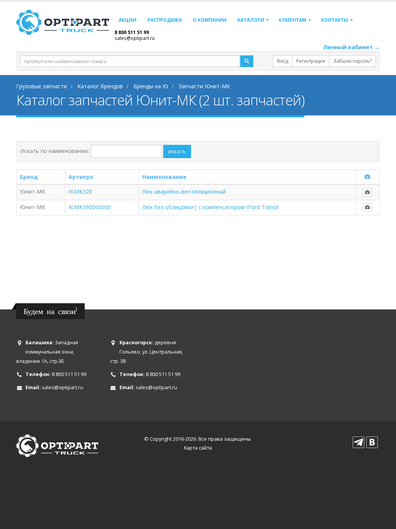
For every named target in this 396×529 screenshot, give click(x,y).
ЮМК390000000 (89, 207)
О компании (210, 20)
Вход (282, 61)
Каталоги (250, 20)
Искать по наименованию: (54, 151)
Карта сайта (198, 448)
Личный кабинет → (351, 47)
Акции (128, 20)
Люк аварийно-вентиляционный (184, 191)
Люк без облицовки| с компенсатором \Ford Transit (210, 207)
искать (177, 151)
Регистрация (310, 61)
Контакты (334, 20)
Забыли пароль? (352, 61)
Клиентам (292, 20)
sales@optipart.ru (134, 38)
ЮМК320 (80, 191)
